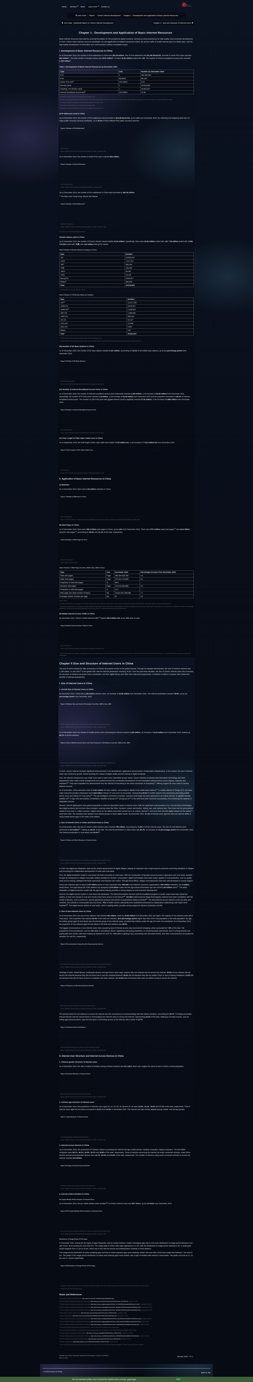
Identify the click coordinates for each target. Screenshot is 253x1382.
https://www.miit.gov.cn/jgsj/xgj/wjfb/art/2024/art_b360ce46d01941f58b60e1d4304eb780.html (116, 1321)
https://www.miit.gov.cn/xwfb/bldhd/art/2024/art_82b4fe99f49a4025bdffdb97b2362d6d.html (115, 1324)
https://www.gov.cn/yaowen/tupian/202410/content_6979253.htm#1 (99, 1313)
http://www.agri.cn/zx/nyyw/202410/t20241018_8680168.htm (104, 1339)
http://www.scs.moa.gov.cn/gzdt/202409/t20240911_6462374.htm (103, 1333)
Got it (178, 1379)
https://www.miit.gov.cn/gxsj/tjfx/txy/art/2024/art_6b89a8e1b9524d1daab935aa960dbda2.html (116, 1307)
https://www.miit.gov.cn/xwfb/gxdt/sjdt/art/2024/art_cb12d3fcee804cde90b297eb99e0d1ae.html (116, 1318)
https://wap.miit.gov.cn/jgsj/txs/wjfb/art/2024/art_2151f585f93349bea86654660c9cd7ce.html (115, 1304)
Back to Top (206, 1373)
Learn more (131, 1379)
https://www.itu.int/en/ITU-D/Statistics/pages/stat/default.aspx (98, 1298)
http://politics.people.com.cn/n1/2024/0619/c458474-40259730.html (91, 1342)
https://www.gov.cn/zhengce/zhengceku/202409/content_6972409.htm (109, 1301)
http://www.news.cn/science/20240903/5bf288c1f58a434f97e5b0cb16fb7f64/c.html (95, 1316)
